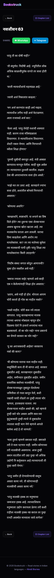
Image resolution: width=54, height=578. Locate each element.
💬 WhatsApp (21, 40)
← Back (8, 18)
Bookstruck (12, 5)
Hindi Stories (33, 569)
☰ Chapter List (42, 18)
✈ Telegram (40, 40)
